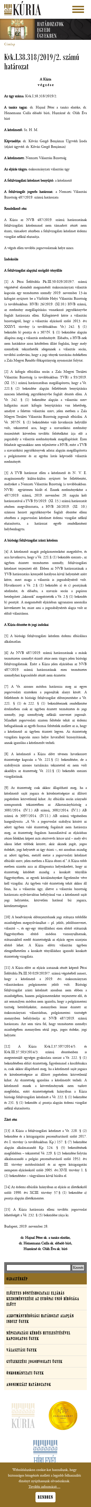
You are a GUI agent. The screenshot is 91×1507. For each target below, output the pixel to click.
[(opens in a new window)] (63, 1416)
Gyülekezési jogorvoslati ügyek (35, 1361)
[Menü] (78, 9)
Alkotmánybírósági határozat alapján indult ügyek (40, 1318)
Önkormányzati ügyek (25, 1373)
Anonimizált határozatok (29, 1384)
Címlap (9, 44)
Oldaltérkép (17, 1278)
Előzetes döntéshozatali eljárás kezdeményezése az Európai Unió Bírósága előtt (43, 1299)
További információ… (44, 1486)
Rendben (45, 1497)
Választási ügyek (22, 1350)
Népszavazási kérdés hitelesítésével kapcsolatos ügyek (38, 1335)
